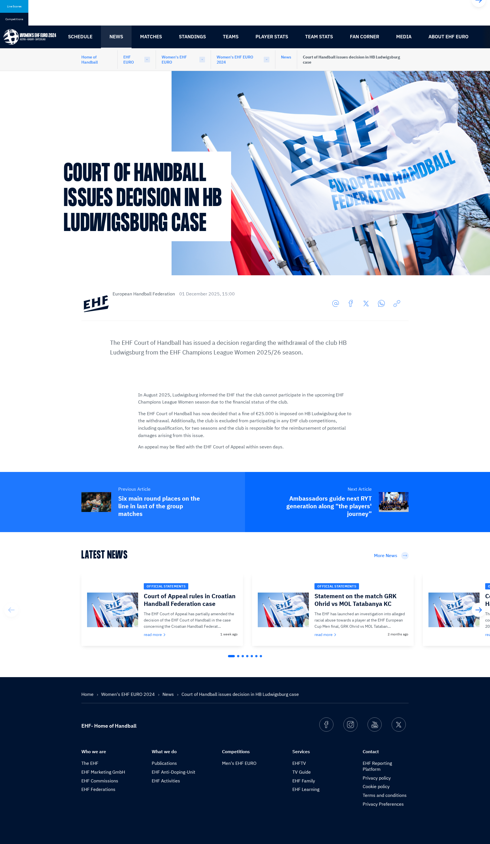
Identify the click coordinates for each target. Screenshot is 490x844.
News (116, 36)
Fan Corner (364, 36)
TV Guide (301, 772)
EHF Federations (98, 789)
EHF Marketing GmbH (103, 772)
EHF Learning (305, 789)
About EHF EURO (448, 36)
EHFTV (299, 763)
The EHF (89, 763)
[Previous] (11, 610)
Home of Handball (89, 59)
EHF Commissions (99, 781)
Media (403, 36)
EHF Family (303, 781)
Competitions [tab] (14, 19)
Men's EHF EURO (239, 763)
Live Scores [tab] (14, 6)
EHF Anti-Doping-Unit (173, 772)
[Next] (479, 610)
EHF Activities (166, 781)
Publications (164, 763)
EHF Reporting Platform (377, 766)
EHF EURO (128, 59)
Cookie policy (376, 786)
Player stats (271, 36)
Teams (230, 36)
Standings (192, 36)
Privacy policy (377, 778)
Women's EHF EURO (174, 59)
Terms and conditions (385, 795)
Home (88, 694)
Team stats (319, 36)
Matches (151, 36)
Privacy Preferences (383, 804)
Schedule (80, 36)
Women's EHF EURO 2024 (235, 59)
